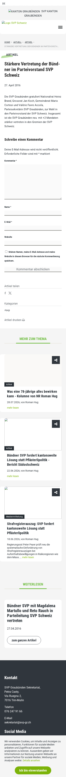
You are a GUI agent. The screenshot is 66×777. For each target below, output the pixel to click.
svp (8, 310)
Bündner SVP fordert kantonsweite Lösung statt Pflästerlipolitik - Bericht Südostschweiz (32, 460)
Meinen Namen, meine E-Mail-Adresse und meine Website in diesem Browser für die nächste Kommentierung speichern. (32, 256)
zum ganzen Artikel (24, 640)
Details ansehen (31, 760)
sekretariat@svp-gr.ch (17, 722)
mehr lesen (13, 407)
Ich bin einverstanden (33, 770)
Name (7, 207)
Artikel (28, 42)
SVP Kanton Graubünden (41, 13)
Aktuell (17, 42)
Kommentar (10, 161)
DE (3, 3)
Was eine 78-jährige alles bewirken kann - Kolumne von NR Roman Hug (32, 393)
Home (7, 42)
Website (8, 237)
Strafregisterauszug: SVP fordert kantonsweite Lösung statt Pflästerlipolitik (30, 528)
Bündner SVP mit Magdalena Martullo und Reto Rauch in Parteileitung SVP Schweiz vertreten (31, 613)
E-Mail (8, 222)
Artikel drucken (13, 320)
